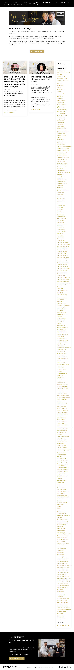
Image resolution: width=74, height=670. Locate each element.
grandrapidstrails (61, 284)
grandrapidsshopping (63, 281)
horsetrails (60, 310)
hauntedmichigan (62, 294)
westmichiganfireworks (63, 567)
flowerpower (60, 222)
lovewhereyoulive (62, 373)
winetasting (60, 591)
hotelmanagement (62, 314)
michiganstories (61, 415)
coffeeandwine (61, 142)
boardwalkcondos (62, 115)
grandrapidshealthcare (63, 268)
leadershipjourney (62, 353)
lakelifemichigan (61, 344)
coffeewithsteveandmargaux (63, 146)
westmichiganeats (62, 563)
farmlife (59, 211)
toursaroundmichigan (63, 535)
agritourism (60, 85)
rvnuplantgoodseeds (63, 491)
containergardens (62, 155)
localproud (60, 371)
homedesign (60, 301)
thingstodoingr (61, 532)
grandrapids (60, 238)
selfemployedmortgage (63, 497)
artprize (59, 94)
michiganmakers (61, 406)
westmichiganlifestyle (63, 576)
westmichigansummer (63, 583)
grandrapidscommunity (63, 244)
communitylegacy (62, 152)
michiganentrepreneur (63, 395)
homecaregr (60, 299)
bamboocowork (61, 100)
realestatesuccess (62, 476)
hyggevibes (60, 321)
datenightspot (61, 178)
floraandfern (60, 220)
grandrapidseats (61, 253)
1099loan (59, 74)
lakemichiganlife (61, 349)
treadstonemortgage (63, 543)
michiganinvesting (62, 403)
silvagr (59, 506)
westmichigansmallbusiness (63, 582)
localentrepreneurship (63, 364)
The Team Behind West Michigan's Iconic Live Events (41, 79)
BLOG (69, 2)
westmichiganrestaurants (63, 580)
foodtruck (60, 225)
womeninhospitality (62, 602)
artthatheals (60, 98)
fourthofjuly (60, 227)
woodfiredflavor (61, 611)
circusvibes (60, 139)
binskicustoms (61, 107)
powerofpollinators (62, 460)
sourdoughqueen (62, 513)
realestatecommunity (63, 469)
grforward (60, 292)
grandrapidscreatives (63, 246)
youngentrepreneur (62, 618)
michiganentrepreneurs (63, 397)
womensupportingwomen (63, 609)
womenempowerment (63, 598)
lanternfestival (61, 351)
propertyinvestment (62, 463)
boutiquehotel (61, 117)
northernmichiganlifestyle (63, 449)
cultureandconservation (63, 172)
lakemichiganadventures (63, 347)
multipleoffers (60, 443)
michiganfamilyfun (62, 399)
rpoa (58, 484)
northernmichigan (62, 447)
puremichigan (60, 465)
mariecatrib (60, 377)
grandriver (60, 288)
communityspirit (61, 154)
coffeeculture (61, 144)
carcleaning (60, 122)
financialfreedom (61, 216)
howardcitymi (60, 320)
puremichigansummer (63, 467)
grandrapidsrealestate (63, 277)
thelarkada (60, 526)
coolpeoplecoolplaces (63, 157)
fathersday (60, 214)
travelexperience (62, 537)
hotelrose (59, 316)
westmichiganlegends (63, 572)
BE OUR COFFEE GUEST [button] (37, 51)
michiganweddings (62, 421)
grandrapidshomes (62, 270)
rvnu (58, 486)
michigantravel (61, 419)
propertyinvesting (62, 462)
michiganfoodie (61, 401)
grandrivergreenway (62, 290)
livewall (59, 360)
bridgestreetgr (61, 118)
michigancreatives (62, 393)
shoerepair (60, 498)
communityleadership (63, 150)
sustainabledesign (62, 519)
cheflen (59, 137)
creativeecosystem (62, 165)
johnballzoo (60, 336)
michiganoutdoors (62, 408)
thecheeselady (61, 524)
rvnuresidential (61, 493)
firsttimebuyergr (61, 218)
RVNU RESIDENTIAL (8, 3)
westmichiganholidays (63, 570)
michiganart (60, 390)
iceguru (59, 323)
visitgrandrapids (61, 548)
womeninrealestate (62, 605)
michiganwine (60, 423)
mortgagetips (61, 438)
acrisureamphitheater (63, 80)
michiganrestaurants (62, 412)
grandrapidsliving (61, 273)
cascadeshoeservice (63, 131)
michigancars (60, 391)
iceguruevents (61, 325)
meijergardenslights (62, 384)
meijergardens (61, 382)
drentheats (60, 194)
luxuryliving (60, 375)
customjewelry (61, 176)
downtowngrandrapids (63, 190)
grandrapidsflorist (62, 259)
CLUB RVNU (25, 3)
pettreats (60, 456)
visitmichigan (60, 550)
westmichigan (61, 554)
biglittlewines (60, 106)
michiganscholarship (62, 414)
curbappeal (60, 174)
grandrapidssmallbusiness (63, 283)
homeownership (61, 303)
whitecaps (60, 589)
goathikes (60, 233)
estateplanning (61, 201)
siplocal (59, 508)
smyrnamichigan (61, 510)
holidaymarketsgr (62, 297)
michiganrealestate (62, 410)
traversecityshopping (63, 539)
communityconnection (63, 148)
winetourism (60, 593)
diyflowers (60, 185)
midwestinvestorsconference (63, 427)
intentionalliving (61, 329)
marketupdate (61, 379)
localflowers (60, 366)
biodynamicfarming (62, 109)
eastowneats (60, 198)
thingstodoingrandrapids (63, 534)
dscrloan (59, 196)
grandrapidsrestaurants (63, 279)
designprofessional (62, 179)
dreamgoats (60, 192)
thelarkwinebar (61, 528)
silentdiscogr (60, 504)
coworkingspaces (62, 159)
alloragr (59, 87)
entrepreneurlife (61, 200)
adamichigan (60, 83)
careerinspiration (61, 128)
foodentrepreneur (62, 224)
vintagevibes (60, 546)
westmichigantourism (63, 585)
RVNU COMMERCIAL (18, 3)
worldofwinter (61, 615)
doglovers (60, 187)
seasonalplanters (62, 495)
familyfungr (60, 209)
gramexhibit (60, 235)
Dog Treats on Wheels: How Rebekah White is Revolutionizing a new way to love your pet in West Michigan (14, 82)
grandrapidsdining (62, 251)
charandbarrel (61, 133)
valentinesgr (60, 545)
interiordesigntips (62, 331)
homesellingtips (61, 307)
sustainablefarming (62, 521)
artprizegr (60, 96)
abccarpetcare (61, 76)
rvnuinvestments (61, 489)
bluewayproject (61, 113)
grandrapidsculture (62, 248)
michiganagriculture (62, 388)
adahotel (59, 82)
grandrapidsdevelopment (63, 249)
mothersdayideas (62, 439)
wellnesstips (60, 552)
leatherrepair (61, 355)
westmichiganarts (62, 556)
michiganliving (60, 404)
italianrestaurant (61, 332)
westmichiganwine (62, 587)
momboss (59, 434)
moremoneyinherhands (63, 436)
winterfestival (61, 594)
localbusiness (61, 362)
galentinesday (61, 229)
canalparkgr (60, 120)
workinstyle (60, 613)
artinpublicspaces (62, 93)
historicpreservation (62, 296)
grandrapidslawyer (62, 272)
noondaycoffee (61, 445)
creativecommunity (62, 163)
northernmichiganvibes (63, 450)
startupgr (59, 517)
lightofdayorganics (62, 358)
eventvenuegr (61, 203)
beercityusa (60, 102)
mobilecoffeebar (61, 432)
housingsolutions (61, 318)
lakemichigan (61, 345)
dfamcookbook (61, 181)
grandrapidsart (61, 240)
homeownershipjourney (63, 305)
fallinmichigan (61, 205)
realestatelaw (61, 473)
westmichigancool (62, 559)
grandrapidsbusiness (63, 242)
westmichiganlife (61, 574)
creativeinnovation (62, 166)
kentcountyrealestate (63, 340)
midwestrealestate (62, 428)
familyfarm (60, 207)
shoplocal (60, 500)
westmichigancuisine (62, 561)
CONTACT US (63, 3)
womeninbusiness (62, 600)
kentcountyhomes (62, 338)
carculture (60, 124)
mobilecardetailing (62, 430)
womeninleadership (62, 604)
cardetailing (60, 126)
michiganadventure (62, 386)
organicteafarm (61, 452)
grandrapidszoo (61, 286)
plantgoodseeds (61, 458)
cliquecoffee (60, 141)
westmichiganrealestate (63, 578)
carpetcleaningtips (62, 130)
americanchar (61, 89)
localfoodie (60, 368)
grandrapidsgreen (62, 264)
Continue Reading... (9, 112)
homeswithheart (61, 308)
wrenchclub (60, 617)
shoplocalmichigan (62, 502)
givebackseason (61, 231)
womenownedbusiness (63, 607)
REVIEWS (55, 2)
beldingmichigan (61, 104)
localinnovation (61, 369)
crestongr (60, 168)
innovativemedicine (62, 327)
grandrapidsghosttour (63, 262)
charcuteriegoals (61, 135)
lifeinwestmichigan (62, 356)
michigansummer (61, 417)
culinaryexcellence (62, 170)
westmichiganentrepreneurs (63, 565)
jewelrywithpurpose (62, 334)
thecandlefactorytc (62, 522)
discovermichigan (62, 183)
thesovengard (61, 530)
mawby (59, 380)
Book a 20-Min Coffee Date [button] (16, 658)
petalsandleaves (61, 454)
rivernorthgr (60, 482)
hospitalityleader (61, 312)
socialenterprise (61, 511)
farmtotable (60, 213)
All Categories (61, 70)
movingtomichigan (62, 441)
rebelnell (59, 478)
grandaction (60, 237)
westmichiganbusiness (63, 558)
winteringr (60, 596)
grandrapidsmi (61, 275)
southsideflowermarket (63, 515)
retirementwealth (62, 480)
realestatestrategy (62, 474)
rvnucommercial (61, 487)
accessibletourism (62, 78)
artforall (59, 91)
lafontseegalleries (62, 342)
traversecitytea (61, 541)
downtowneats (61, 189)
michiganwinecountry (62, 425)
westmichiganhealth (62, 569)
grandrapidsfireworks (63, 257)
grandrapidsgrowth (62, 266)
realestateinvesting (62, 471)
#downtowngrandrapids (63, 72)
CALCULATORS (46, 2)
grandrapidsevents (62, 255)
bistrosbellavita (61, 111)
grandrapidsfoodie (62, 260)
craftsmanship (61, 161)
